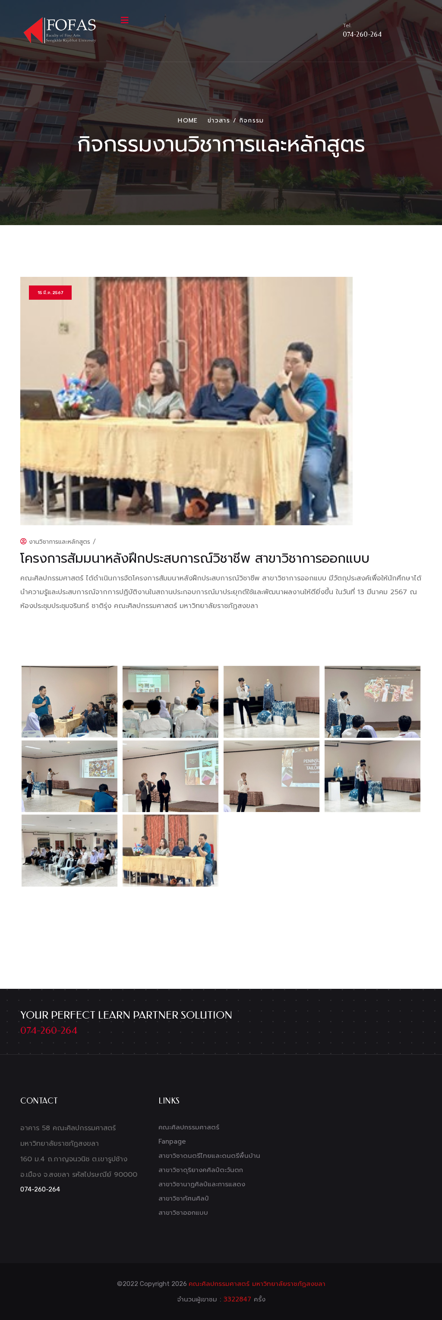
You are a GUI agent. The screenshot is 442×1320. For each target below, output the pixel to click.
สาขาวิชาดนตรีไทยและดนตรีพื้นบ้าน (209, 1155)
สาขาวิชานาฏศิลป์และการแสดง (201, 1184)
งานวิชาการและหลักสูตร (58, 541)
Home (188, 120)
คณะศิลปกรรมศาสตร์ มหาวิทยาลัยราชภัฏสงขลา (257, 1284)
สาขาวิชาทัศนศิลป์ (183, 1198)
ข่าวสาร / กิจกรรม (236, 120)
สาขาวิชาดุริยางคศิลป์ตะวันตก (200, 1170)
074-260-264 (362, 34)
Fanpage (172, 1141)
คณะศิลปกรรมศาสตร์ (188, 1127)
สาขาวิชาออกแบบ (183, 1212)
